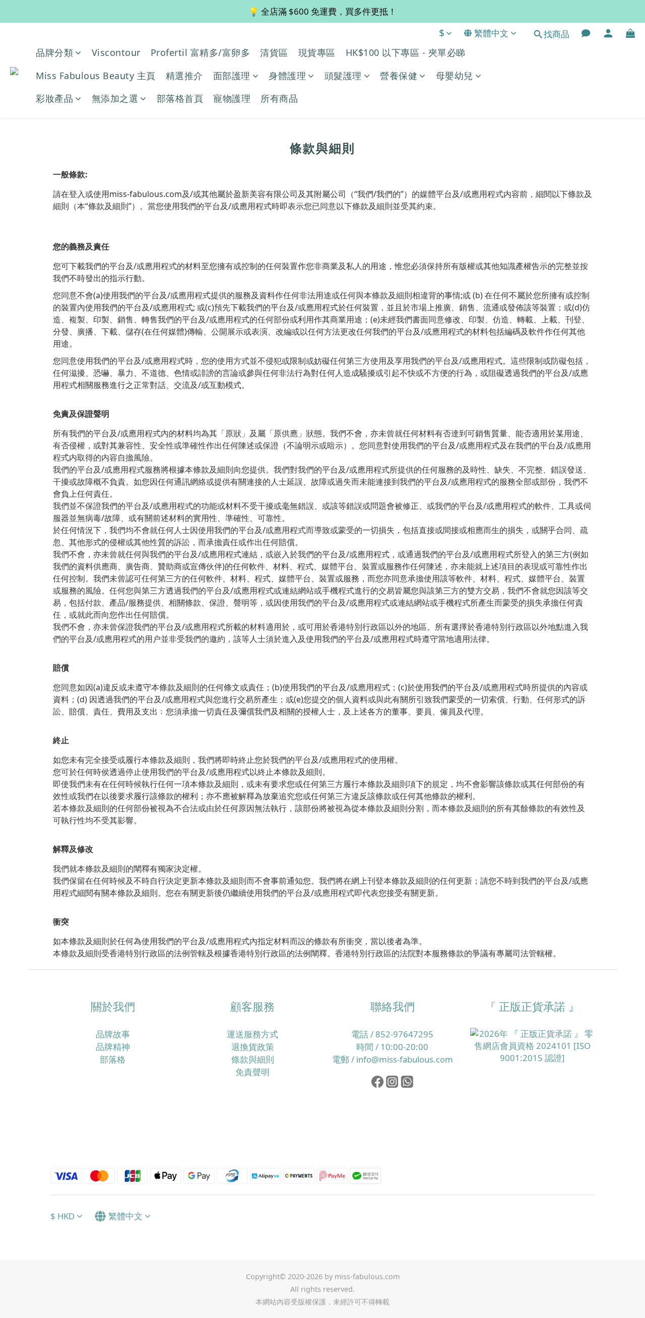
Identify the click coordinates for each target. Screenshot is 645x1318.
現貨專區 (317, 52)
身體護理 (287, 76)
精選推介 (184, 76)
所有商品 (279, 98)
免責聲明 (252, 1072)
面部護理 (231, 76)
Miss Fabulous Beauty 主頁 (96, 76)
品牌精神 (113, 1046)
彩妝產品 (54, 98)
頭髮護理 (343, 76)
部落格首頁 (180, 98)
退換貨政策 (252, 1046)
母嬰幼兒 (454, 76)
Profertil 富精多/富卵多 (200, 52)
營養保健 (398, 76)
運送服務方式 (252, 1034)
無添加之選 (115, 98)
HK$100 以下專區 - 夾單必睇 (406, 52)
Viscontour (116, 52)
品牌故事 (113, 1034)
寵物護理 (231, 98)
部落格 (112, 1059)
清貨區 (274, 52)
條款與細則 (252, 1059)
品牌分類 (54, 52)
